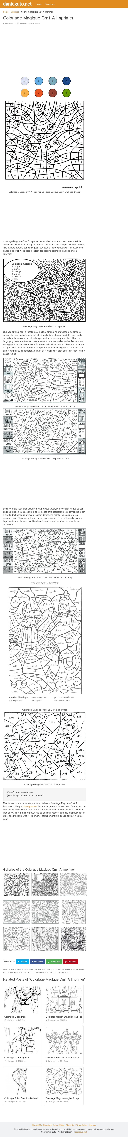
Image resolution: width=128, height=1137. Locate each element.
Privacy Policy (81, 1125)
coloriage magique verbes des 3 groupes (53, 973)
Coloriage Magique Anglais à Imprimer (65, 1098)
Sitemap (92, 1125)
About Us (70, 1125)
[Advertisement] (44, 49)
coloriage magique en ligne (49, 969)
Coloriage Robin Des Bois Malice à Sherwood (26, 1098)
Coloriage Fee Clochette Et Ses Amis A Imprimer (70, 1057)
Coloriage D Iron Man (15, 1016)
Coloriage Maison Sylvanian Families (64, 1016)
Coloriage (50, 4)
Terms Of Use (58, 1125)
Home (39, 4)
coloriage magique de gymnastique (22, 969)
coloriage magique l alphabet (22, 973)
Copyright (47, 1125)
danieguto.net (17, 3)
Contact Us (37, 1125)
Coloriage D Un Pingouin (16, 1057)
